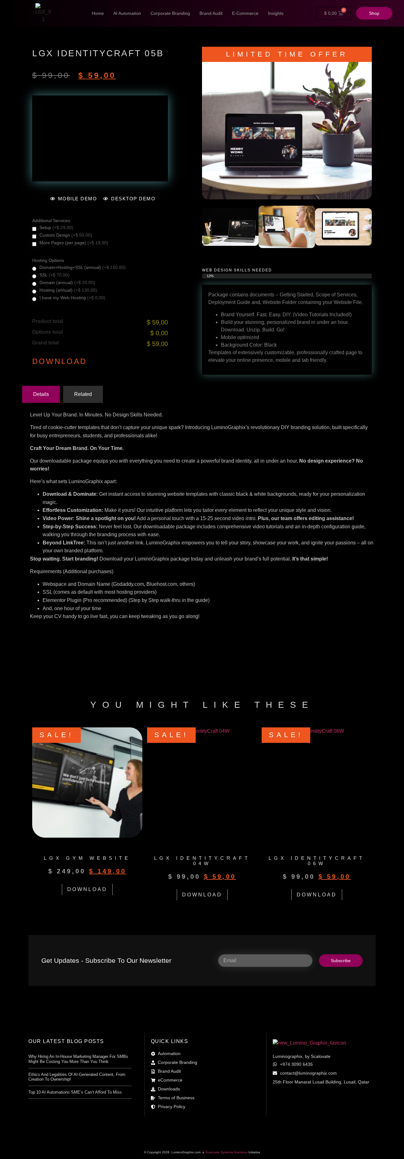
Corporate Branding (170, 13)
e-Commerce (245, 13)
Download (59, 361)
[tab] (41, 394)
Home (98, 13)
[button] (209, 228)
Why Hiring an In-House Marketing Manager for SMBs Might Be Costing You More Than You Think (78, 1059)
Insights (275, 13)
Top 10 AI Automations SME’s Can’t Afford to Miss (75, 1092)
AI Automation (127, 13)
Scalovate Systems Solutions (226, 1152)
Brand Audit (211, 13)
